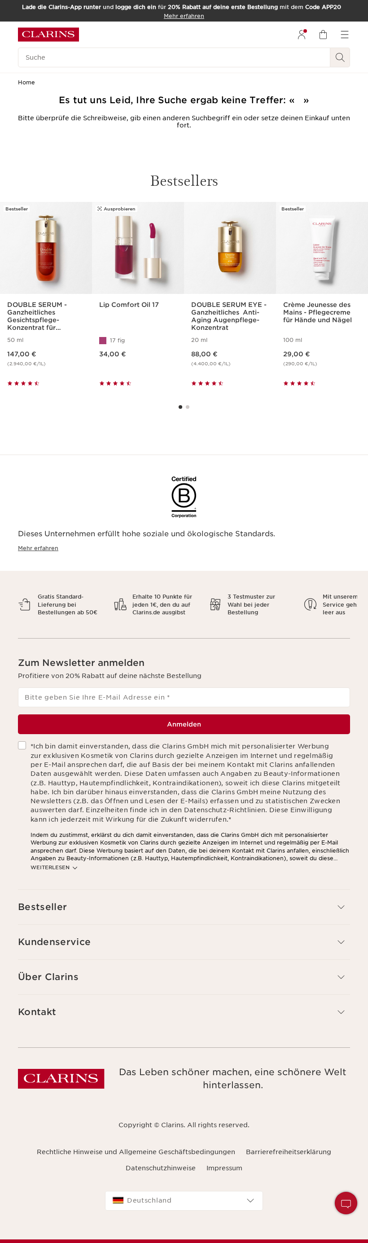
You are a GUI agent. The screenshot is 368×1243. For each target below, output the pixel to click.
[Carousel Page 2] (187, 407)
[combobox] (184, 1208)
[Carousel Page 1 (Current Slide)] (180, 407)
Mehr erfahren (38, 548)
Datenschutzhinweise (161, 1176)
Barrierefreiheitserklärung (288, 1159)
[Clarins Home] (48, 34)
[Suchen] (340, 57)
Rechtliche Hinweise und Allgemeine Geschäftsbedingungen (136, 1159)
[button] (346, 1203)
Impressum (224, 1176)
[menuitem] (301, 34)
